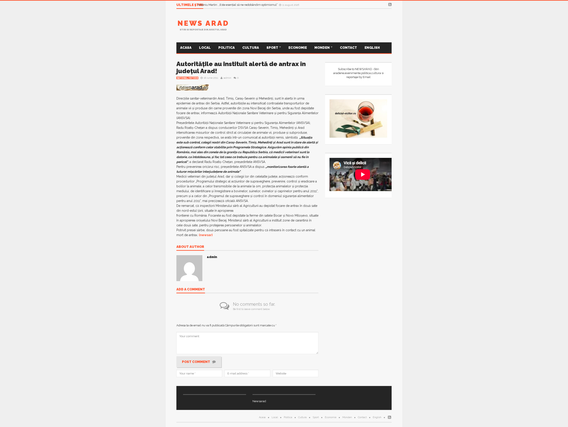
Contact (348, 48)
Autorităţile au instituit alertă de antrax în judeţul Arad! (241, 67)
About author (190, 247)
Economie (297, 48)
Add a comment (190, 289)
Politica (226, 48)
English (372, 48)
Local (205, 48)
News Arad (203, 23)
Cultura (250, 48)
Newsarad (259, 401)
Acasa (185, 48)
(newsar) (206, 235)
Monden (322, 48)
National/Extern (187, 78)
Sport (272, 48)
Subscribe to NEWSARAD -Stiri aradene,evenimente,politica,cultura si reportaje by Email (358, 73)
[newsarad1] (193, 87)
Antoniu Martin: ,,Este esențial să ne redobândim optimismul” (237, 4)
